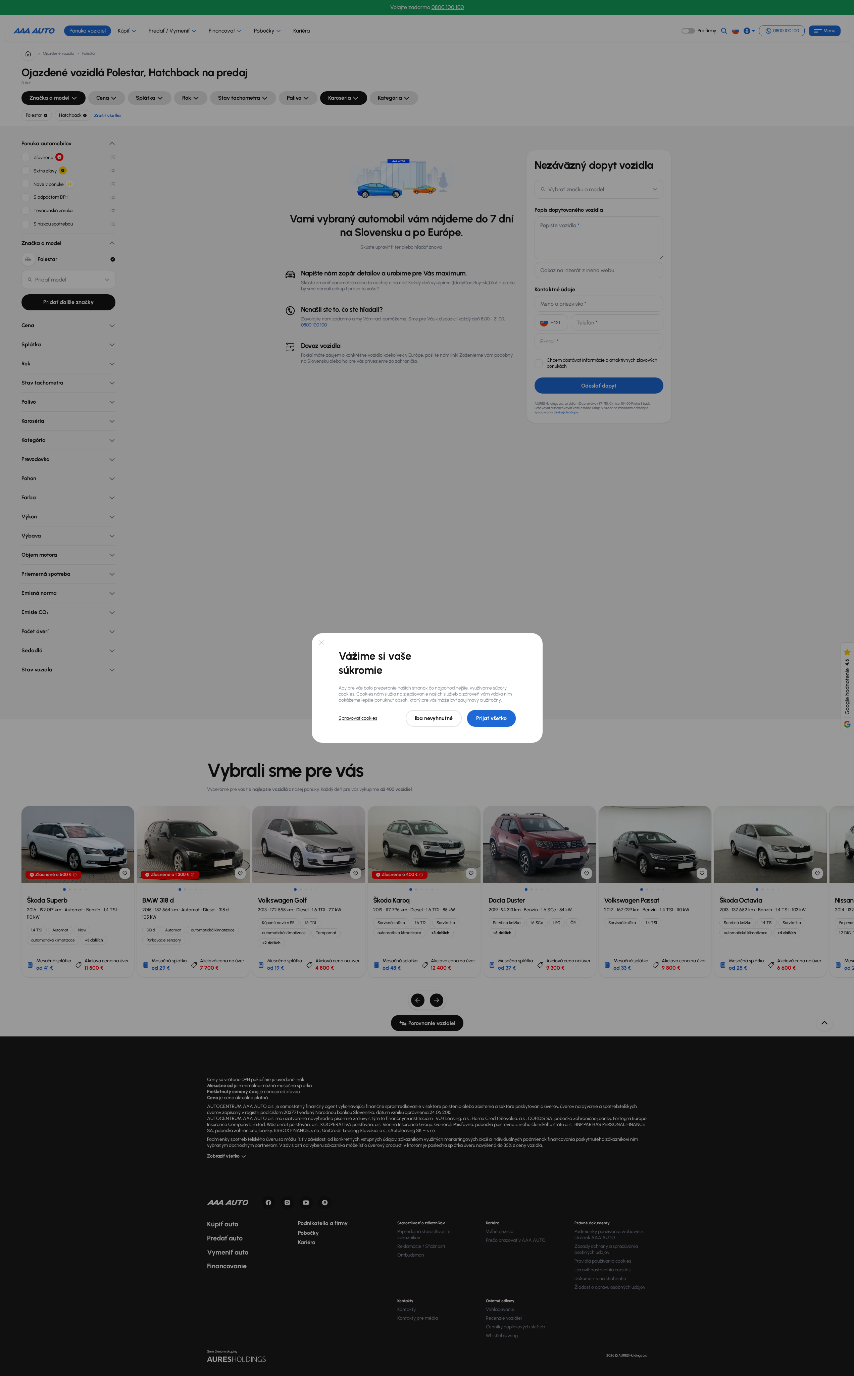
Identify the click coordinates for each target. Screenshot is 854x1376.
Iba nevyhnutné (434, 718)
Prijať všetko (491, 718)
